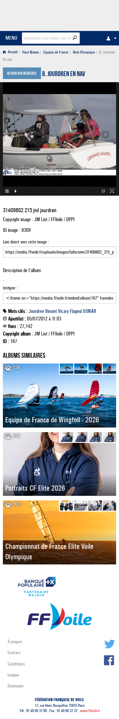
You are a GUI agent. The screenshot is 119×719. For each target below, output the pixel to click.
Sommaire (15, 686)
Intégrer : (10, 288)
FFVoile (89, 14)
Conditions (16, 664)
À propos (15, 641)
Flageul (76, 311)
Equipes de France (55, 52)
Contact (14, 652)
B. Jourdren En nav (63, 74)
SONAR (89, 311)
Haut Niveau (30, 52)
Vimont (51, 311)
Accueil (12, 52)
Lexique (13, 675)
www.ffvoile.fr (90, 710)
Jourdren (36, 311)
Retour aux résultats (21, 74)
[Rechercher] (75, 38)
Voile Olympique (84, 52)
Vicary (63, 311)
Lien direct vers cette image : (26, 242)
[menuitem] (110, 38)
